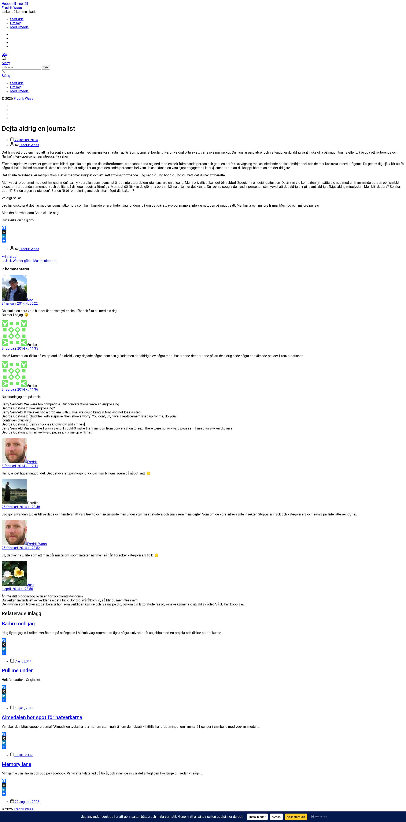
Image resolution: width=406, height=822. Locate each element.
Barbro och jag (18, 624)
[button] (203, 63)
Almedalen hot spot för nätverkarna (42, 717)
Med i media (19, 27)
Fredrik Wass (12, 8)
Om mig (16, 23)
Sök (45, 67)
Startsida (16, 19)
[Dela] (203, 240)
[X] (203, 232)
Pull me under (17, 670)
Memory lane (16, 764)
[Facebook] (203, 228)
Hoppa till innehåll (15, 4)
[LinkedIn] (203, 236)
